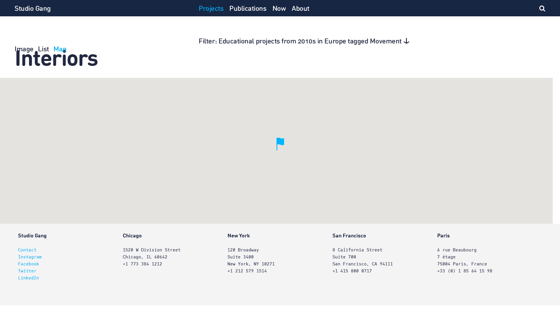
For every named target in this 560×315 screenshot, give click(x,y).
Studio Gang (33, 9)
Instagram (30, 257)
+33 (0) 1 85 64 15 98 (464, 271)
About (300, 9)
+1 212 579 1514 (247, 271)
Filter (300, 41)
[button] (284, 151)
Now (279, 9)
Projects (211, 9)
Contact (27, 250)
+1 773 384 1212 (142, 264)
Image (24, 49)
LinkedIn (28, 278)
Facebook (28, 264)
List (43, 49)
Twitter (27, 271)
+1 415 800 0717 (352, 271)
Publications (247, 9)
